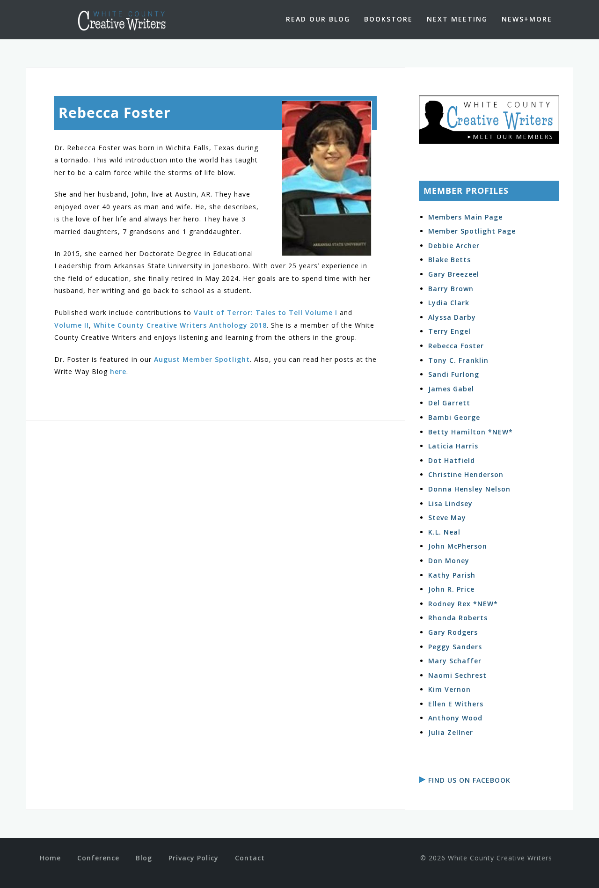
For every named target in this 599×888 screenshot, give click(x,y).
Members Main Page (465, 217)
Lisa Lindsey (450, 503)
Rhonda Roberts (458, 617)
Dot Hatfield (451, 460)
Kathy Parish (451, 575)
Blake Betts (449, 259)
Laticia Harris (453, 445)
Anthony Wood (455, 717)
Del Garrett (449, 402)
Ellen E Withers (455, 703)
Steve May (447, 517)
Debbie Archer (454, 245)
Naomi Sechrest (457, 675)
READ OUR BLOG (318, 19)
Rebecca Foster (456, 345)
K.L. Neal (444, 532)
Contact (250, 857)
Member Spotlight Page (472, 231)
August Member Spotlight (202, 359)
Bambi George (454, 417)
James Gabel (451, 388)
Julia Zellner (450, 732)
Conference (98, 857)
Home (50, 857)
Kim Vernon (449, 689)
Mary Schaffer (455, 660)
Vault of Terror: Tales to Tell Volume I (265, 312)
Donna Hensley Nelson (469, 488)
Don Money (448, 560)
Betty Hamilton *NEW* (470, 431)
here (118, 371)
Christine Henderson (466, 474)
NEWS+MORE (527, 19)
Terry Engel (449, 331)
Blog (144, 857)
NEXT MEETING (457, 19)
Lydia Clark (448, 302)
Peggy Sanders (455, 646)
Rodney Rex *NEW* (463, 603)
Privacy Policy (193, 857)
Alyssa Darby (452, 317)
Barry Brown (451, 288)
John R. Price (451, 589)
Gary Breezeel (453, 274)
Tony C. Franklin (458, 360)
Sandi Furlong (453, 374)
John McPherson (457, 546)
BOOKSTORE (388, 19)
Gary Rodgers (453, 632)
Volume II (71, 325)
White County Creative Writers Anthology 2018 (180, 325)
